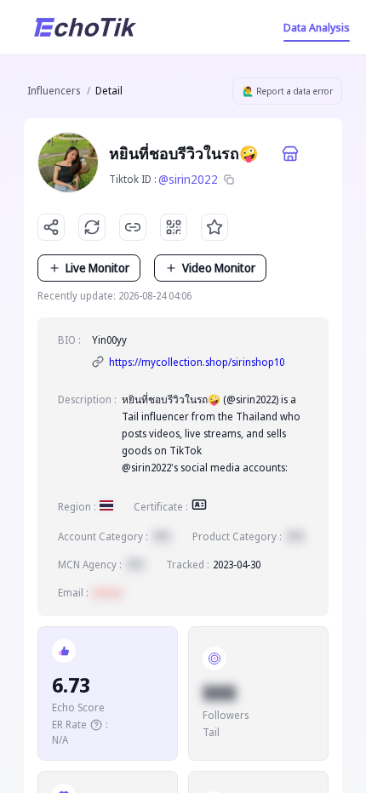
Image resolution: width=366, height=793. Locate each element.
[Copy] (229, 179)
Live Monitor (97, 268)
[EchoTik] (85, 27)
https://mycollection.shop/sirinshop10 (196, 362)
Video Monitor (218, 268)
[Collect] (214, 227)
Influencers (53, 90)
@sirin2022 (188, 179)
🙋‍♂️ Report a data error (288, 91)
